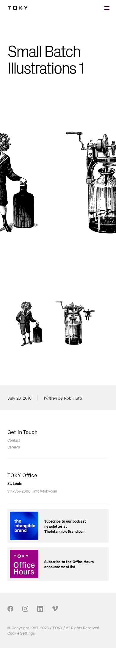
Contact (13, 440)
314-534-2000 (19, 490)
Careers (13, 446)
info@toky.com (45, 490)
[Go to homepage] (17, 8)
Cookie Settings (21, 632)
